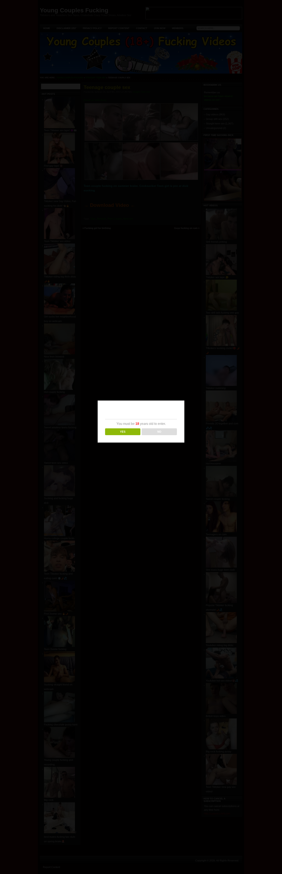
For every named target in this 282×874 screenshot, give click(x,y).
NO (159, 431)
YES (123, 431)
